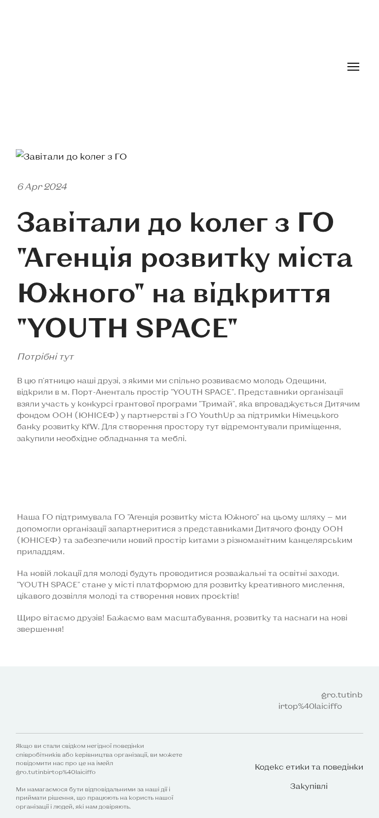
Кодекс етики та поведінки (309, 766)
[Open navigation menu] (353, 67)
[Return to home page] (50, 700)
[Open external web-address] (130, 66)
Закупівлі (309, 785)
